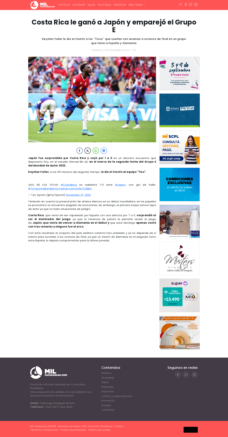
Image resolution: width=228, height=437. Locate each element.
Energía (106, 405)
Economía (108, 400)
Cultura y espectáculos (116, 396)
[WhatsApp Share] (96, 150)
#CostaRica (69, 184)
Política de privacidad (73, 429)
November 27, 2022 (78, 195)
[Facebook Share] (79, 150)
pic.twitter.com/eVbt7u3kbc (73, 188)
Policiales (104, 5)
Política (64, 5)
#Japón (120, 184)
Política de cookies (99, 429)
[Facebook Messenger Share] (104, 150)
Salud (91, 5)
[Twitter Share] (87, 150)
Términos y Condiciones (44, 429)
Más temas (136, 5)
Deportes (120, 5)
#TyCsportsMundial (41, 188)
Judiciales (108, 409)
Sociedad (79, 5)
